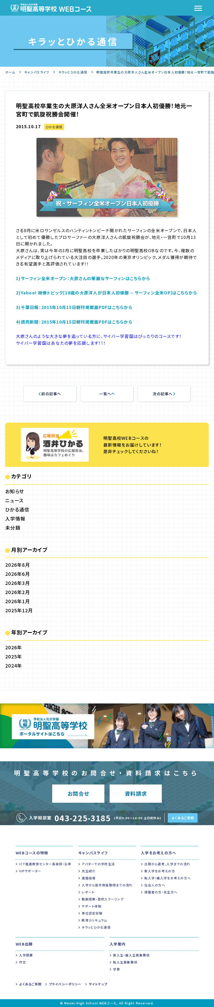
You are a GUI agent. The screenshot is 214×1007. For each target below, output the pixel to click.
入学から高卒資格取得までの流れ (107, 885)
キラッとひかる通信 (72, 72)
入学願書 (26, 955)
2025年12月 (19, 610)
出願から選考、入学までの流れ (167, 864)
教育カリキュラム (94, 920)
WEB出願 (24, 944)
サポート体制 (92, 906)
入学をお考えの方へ (158, 852)
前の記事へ (51, 393)
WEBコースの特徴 (32, 852)
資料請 (136, 793)
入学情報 (15, 518)
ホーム (10, 72)
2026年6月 (17, 573)
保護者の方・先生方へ (160, 892)
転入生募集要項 (125, 962)
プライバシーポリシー (65, 984)
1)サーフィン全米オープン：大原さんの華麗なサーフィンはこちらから (83, 278)
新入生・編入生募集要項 (131, 955)
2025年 (13, 656)
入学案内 (118, 944)
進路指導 (89, 878)
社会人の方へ (154, 885)
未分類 (12, 527)
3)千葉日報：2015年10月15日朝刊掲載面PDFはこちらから (74, 307)
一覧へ (105, 393)
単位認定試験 (92, 913)
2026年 (13, 647)
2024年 (13, 665)
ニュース (14, 500)
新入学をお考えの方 (159, 871)
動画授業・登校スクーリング (103, 899)
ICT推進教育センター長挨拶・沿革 (45, 864)
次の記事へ (163, 393)
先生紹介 (89, 871)
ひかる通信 (54, 127)
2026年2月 (17, 592)
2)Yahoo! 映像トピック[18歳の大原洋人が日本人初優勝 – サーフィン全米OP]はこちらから (106, 292)
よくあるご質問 (182, 818)
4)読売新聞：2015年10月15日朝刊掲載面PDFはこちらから (74, 322)
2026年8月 (17, 564)
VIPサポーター (30, 871)
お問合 (78, 793)
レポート (88, 892)
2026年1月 (17, 601)
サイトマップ (98, 984)
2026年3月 (17, 582)
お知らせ (14, 491)
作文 (22, 962)
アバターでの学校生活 (98, 864)
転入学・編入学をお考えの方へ (167, 878)
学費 (116, 969)
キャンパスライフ (36, 72)
